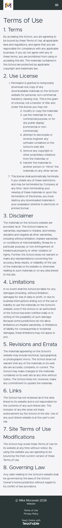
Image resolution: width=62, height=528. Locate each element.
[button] (57, 5)
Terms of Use (31, 510)
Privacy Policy (31, 514)
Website (31, 504)
